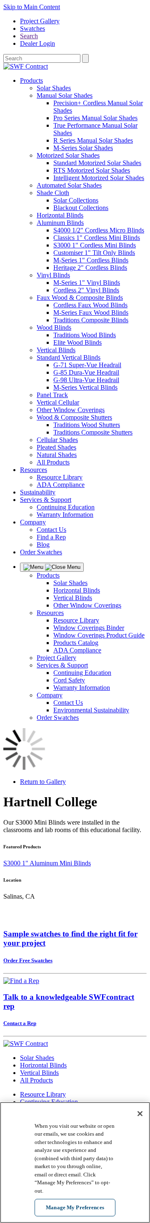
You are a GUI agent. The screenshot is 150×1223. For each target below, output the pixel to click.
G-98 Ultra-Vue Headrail (86, 379)
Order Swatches (41, 552)
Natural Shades (57, 454)
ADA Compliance (61, 484)
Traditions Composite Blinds (90, 320)
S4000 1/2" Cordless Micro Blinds (98, 230)
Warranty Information (65, 514)
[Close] (140, 1113)
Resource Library (59, 477)
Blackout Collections (80, 207)
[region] (75, 1162)
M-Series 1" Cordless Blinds (90, 260)
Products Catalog (75, 642)
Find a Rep (51, 537)
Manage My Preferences (75, 1207)
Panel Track (52, 394)
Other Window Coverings (71, 409)
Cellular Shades (57, 439)
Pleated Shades (56, 447)
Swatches (32, 28)
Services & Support (45, 499)
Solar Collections (75, 200)
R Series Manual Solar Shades (93, 140)
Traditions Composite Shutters (92, 432)
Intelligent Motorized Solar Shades (98, 177)
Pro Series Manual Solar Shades (95, 117)
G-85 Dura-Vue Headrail (86, 372)
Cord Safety (69, 680)
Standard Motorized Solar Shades (97, 162)
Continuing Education (66, 507)
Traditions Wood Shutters (86, 424)
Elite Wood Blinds (77, 342)
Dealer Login (37, 43)
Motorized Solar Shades (68, 155)
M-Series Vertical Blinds (85, 387)
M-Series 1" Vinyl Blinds (86, 282)
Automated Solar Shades (69, 185)
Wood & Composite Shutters (74, 417)
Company (33, 522)
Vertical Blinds (56, 349)
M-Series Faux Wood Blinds (90, 312)
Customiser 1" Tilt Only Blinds (94, 252)
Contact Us (51, 529)
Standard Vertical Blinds (68, 357)
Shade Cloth (53, 192)
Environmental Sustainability (91, 710)
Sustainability (37, 492)
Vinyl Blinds (53, 275)
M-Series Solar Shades (83, 147)
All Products (53, 462)
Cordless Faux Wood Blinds (90, 305)
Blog (43, 544)
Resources (33, 469)
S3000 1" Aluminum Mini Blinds (47, 863)
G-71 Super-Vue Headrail (87, 364)
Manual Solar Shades (64, 95)
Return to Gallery (43, 781)
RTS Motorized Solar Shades (91, 170)
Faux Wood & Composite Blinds (80, 297)
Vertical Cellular (58, 402)
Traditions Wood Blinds (84, 334)
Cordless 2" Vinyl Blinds (86, 290)
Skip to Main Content (31, 6)
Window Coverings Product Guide (99, 635)
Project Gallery (40, 21)
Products (31, 80)
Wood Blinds (54, 327)
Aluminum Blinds (60, 222)
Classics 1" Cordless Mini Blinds (96, 237)
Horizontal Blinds (60, 215)
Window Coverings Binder (88, 627)
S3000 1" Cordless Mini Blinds (94, 245)
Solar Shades (54, 87)
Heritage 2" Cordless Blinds (90, 267)
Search (29, 36)
